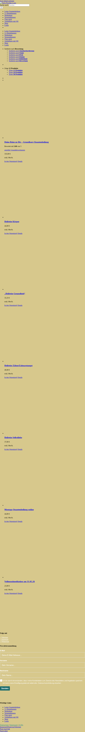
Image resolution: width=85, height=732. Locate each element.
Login (6, 721)
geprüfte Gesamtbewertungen (14, 150)
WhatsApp (4, 641)
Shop (6, 719)
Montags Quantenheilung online (19, 509)
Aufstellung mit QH (11, 717)
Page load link (5, 729)
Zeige (16, 70)
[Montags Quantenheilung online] (44, 478)
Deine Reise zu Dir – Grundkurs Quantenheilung (26, 142)
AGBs (21, 725)
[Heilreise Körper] (44, 190)
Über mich (8, 715)
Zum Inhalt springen (7, 1)
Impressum (13, 725)
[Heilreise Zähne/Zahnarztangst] (44, 334)
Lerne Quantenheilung (12, 707)
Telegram (4, 637)
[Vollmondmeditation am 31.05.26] (44, 550)
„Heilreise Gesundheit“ (14, 293)
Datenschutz (4, 725)
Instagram (4, 639)
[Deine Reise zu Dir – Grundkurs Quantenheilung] (44, 111)
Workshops (8, 711)
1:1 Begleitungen (10, 709)
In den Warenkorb (10, 161)
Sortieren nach (21, 51)
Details (19, 161)
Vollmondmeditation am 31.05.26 (19, 581)
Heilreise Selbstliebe (13, 437)
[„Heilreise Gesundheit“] (44, 262)
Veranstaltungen (10, 713)
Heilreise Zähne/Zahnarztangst (18, 365)
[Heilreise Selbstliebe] (44, 406)
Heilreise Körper (11, 221)
